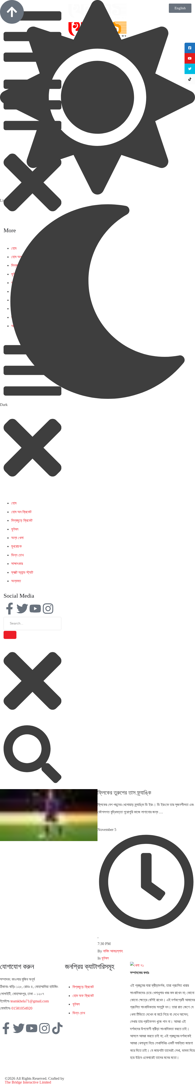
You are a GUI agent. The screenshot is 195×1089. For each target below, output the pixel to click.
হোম (13, 503)
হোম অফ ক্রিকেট (83, 996)
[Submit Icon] (10, 635)
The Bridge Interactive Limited (28, 1082)
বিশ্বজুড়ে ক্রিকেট (21, 520)
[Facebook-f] (9, 608)
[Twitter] (22, 608)
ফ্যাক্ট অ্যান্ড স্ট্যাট (22, 572)
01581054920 (21, 1008)
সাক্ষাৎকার (17, 564)
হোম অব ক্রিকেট (21, 512)
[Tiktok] (57, 1028)
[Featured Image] (49, 840)
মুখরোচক (16, 546)
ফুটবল (14, 529)
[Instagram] (48, 608)
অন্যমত (16, 581)
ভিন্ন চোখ (17, 555)
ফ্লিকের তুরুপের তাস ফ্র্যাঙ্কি (124, 793)
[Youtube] (35, 608)
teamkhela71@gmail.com (29, 1001)
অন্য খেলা (17, 538)
